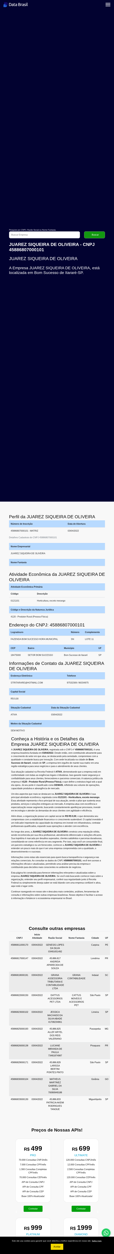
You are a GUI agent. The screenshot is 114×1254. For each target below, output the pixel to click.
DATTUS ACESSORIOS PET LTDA (55, 998)
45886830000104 (19, 1079)
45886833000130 (19, 1099)
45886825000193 (19, 1029)
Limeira (95, 1012)
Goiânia (95, 1079)
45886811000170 (19, 945)
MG (106, 1029)
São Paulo (95, 995)
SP (106, 995)
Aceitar (57, 1247)
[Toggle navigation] (108, 4)
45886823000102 (19, 1012)
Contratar (33, 1209)
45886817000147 (19, 958)
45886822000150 (19, 995)
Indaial (95, 975)
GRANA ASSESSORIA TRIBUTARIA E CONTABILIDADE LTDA (55, 982)
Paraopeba (95, 1029)
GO (106, 1079)
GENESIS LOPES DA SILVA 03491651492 (55, 948)
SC (106, 975)
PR (106, 958)
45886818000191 (19, 975)
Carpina (95, 945)
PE (106, 945)
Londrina (95, 958)
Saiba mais (96, 1241)
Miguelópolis (95, 1099)
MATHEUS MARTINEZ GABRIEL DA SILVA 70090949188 (55, 1086)
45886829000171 (19, 1062)
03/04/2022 (37, 945)
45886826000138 (19, 1045)
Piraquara (95, 1045)
